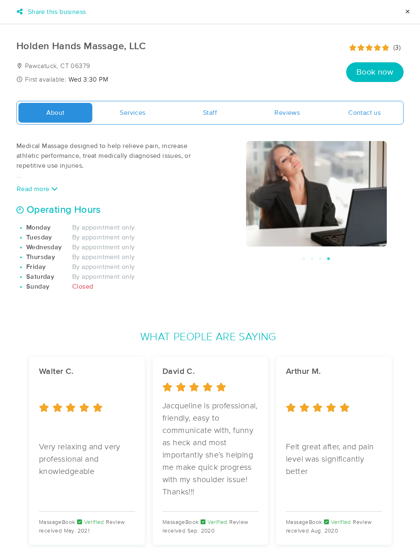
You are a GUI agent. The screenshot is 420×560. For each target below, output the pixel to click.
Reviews (287, 112)
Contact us (364, 112)
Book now (374, 72)
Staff (210, 112)
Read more (34, 189)
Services (132, 112)
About (55, 112)
